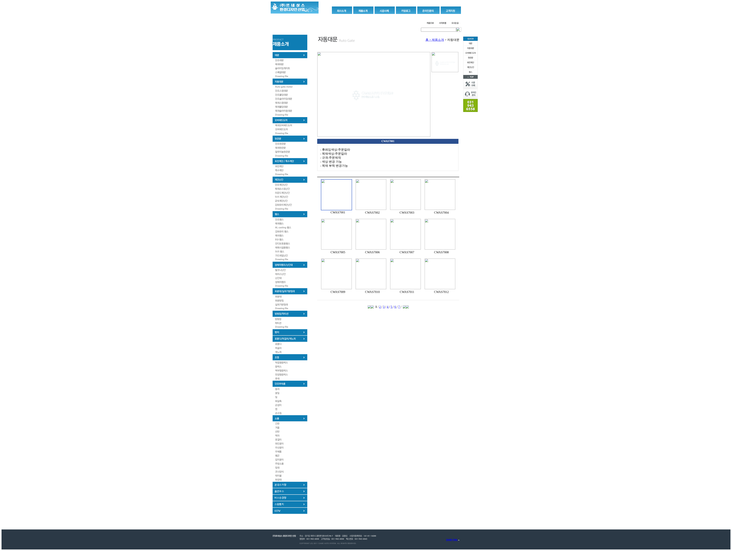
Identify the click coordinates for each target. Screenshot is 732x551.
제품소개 (438, 39)
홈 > (428, 39)
